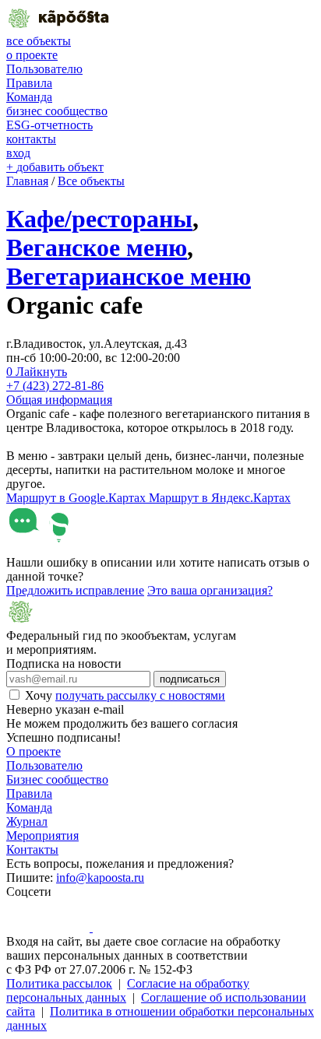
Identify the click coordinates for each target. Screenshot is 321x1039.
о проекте (32, 54)
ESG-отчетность (49, 125)
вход (18, 153)
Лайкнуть (36, 371)
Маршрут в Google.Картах (77, 497)
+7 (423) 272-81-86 (55, 385)
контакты (31, 139)
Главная (27, 181)
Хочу (125, 695)
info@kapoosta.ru (100, 877)
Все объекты (91, 181)
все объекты (38, 40)
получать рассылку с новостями (140, 695)
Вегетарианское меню (128, 276)
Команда (29, 97)
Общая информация (59, 399)
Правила (29, 83)
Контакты (32, 849)
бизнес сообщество (57, 111)
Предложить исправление (75, 590)
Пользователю (44, 68)
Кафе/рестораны (99, 219)
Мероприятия (42, 835)
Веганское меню (96, 247)
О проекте (33, 751)
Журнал (27, 821)
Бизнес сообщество (57, 779)
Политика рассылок (59, 983)
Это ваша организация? (210, 590)
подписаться (190, 679)
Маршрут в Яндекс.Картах (220, 497)
